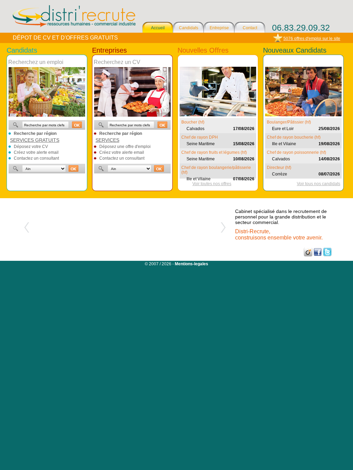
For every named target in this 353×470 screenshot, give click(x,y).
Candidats (188, 27)
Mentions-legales (191, 263)
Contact (250, 27)
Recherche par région (35, 133)
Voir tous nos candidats (318, 183)
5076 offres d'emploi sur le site (311, 38)
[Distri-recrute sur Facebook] (317, 255)
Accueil (158, 27)
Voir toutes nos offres (211, 183)
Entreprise (219, 27)
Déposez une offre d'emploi (125, 146)
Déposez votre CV (31, 146)
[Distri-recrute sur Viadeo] (308, 255)
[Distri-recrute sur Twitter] (327, 255)
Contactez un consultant (36, 158)
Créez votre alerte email (36, 152)
